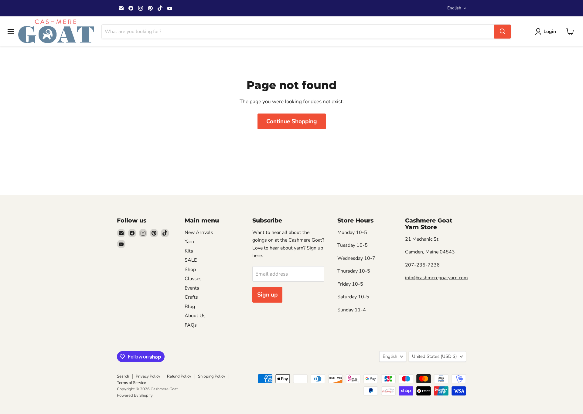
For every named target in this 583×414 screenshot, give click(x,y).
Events (192, 288)
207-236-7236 (422, 265)
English (454, 8)
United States (434, 356)
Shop (190, 269)
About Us (195, 315)
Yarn (189, 241)
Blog (190, 306)
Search (123, 376)
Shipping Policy (211, 376)
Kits (189, 251)
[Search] (502, 32)
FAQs (191, 325)
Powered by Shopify (135, 395)
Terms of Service (131, 382)
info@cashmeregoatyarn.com (436, 277)
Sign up (267, 295)
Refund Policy (179, 376)
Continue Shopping (291, 121)
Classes (193, 278)
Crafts (191, 297)
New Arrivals (199, 232)
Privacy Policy (148, 376)
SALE (191, 260)
